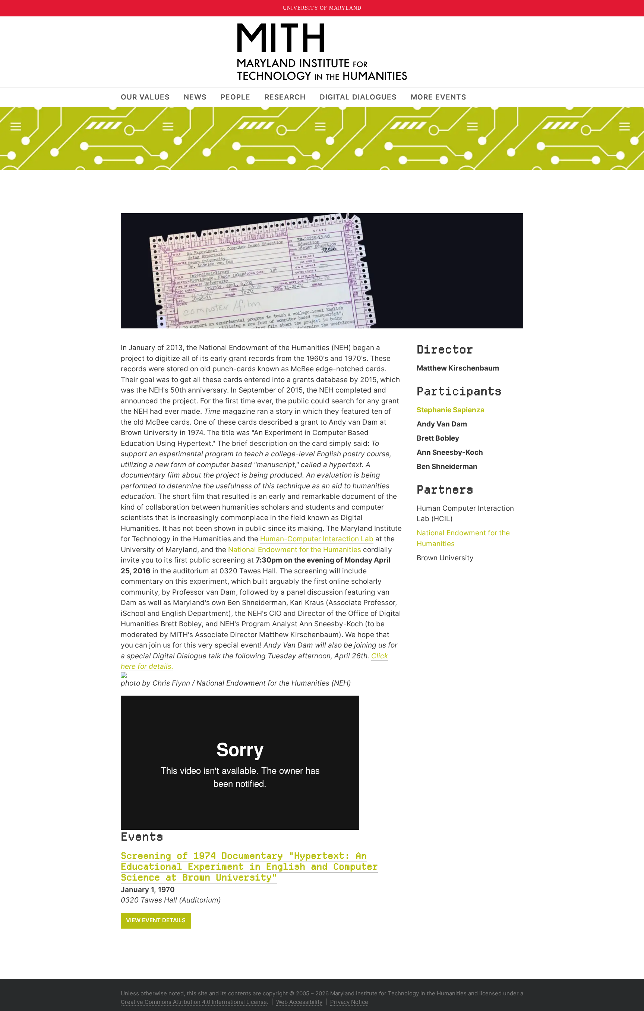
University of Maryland (322, 8)
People (235, 97)
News (195, 97)
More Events (438, 97)
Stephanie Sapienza (450, 410)
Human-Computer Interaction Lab (316, 539)
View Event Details (156, 920)
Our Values (145, 97)
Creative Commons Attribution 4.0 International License (194, 1001)
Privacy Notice (349, 1001)
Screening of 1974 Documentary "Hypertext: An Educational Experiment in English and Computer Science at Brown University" (249, 866)
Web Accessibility (299, 1001)
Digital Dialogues (358, 97)
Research (285, 97)
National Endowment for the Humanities (294, 549)
